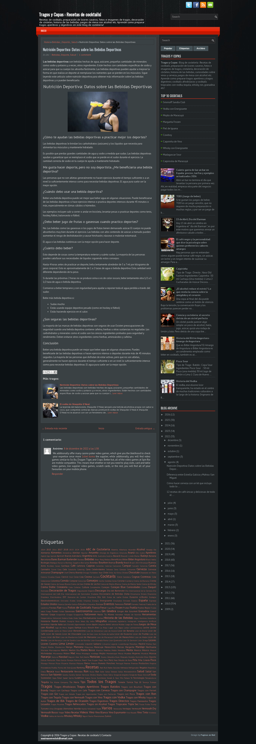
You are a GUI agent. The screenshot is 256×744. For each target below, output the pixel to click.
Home (47, 42)
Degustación (82, 590)
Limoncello (79, 644)
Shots (105, 674)
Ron (86, 671)
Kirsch (91, 627)
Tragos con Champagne (123, 690)
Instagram (132, 621)
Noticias (95, 656)
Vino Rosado (131, 712)
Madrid (141, 643)
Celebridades (98, 569)
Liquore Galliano (93, 643)
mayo (171, 513)
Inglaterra (122, 621)
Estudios (82, 604)
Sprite (71, 678)
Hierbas (100, 618)
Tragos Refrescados (75, 704)
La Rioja (103, 627)
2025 (167, 420)
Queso (73, 667)
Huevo (55, 621)
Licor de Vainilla (83, 640)
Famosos (119, 604)
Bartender (72, 559)
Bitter (125, 559)
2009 (167, 609)
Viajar (61, 712)
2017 (60, 549)
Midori (67, 653)
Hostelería (151, 618)
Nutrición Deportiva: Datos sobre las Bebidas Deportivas (82, 49)
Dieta (126, 593)
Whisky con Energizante (175, 148)
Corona (120, 580)
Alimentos (56, 552)
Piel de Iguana (170, 128)
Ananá (131, 552)
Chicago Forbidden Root (93, 572)
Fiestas (52, 607)
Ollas (146, 657)
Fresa (103, 607)
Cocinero (96, 577)
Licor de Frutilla (141, 633)
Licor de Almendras (94, 630)
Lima (62, 643)
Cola (154, 576)
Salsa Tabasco (111, 671)
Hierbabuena (89, 618)
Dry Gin (101, 597)
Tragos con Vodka (114, 697)
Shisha (93, 674)
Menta (129, 650)
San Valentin (55, 674)
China (119, 572)
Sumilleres (101, 678)
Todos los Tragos (101, 681)
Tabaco (127, 678)
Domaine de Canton (77, 597)
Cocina (88, 576)
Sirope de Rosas (135, 674)
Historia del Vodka (186, 381)
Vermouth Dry (149, 708)
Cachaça (65, 565)
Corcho (101, 581)
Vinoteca (152, 712)
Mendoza (121, 650)
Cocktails (108, 576)
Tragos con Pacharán (107, 694)
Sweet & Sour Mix (115, 678)
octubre (172, 451)
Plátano (79, 663)
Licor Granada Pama (99, 640)
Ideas (83, 621)
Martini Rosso (88, 650)
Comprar (73, 580)
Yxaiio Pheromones (96, 716)
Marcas (120, 647)
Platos (87, 663)
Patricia (77, 660)
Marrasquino (54, 650)
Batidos (81, 559)
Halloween (90, 614)
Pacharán (51, 660)
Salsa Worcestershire (127, 671)
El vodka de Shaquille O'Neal (75, 404)
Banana (152, 555)
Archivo (201, 48)
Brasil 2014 (135, 562)
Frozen (119, 607)
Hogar (136, 618)
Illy (87, 621)
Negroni (71, 657)
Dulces (125, 597)
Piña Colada (144, 660)
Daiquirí (152, 587)
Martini (64, 650)
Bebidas (56, 42)
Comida (64, 580)
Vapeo (98, 708)
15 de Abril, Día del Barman (191, 219)
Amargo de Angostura (109, 552)
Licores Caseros (49, 643)
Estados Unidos (49, 604)
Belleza (107, 559)
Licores (152, 640)
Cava (88, 569)
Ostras (43, 660)
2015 (48, 549)
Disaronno (151, 594)
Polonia (94, 663)
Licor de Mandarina (69, 637)
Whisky (77, 716)
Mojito (102, 653)
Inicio (43, 31)
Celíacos (109, 569)
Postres (127, 663)
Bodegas (45, 562)
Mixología (86, 653)
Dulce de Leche (114, 597)
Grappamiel (78, 614)
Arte (95, 555)
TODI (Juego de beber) (188, 196)
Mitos (78, 653)
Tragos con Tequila (51, 697)
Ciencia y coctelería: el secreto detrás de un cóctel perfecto (193, 317)
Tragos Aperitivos (88, 686)
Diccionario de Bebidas (111, 593)
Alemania (45, 552)
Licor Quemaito (115, 640)
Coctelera (127, 577)
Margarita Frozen (172, 122)
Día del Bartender (116, 590)
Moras (120, 653)
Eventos (109, 604)
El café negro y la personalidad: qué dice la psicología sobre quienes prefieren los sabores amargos (193, 244)
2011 (167, 598)
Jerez (108, 624)
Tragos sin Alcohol (97, 704)
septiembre (174, 456)
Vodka (44, 716)
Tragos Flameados (139, 701)
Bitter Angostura (136, 559)
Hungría (70, 621)
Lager (110, 627)
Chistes (125, 572)
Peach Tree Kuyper (90, 660)
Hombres (143, 618)
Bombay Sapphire (72, 562)
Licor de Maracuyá (105, 637)
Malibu (51, 647)
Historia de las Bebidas (118, 618)
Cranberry (129, 581)
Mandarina (60, 647)
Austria (109, 556)
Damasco (45, 590)
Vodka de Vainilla (56, 716)
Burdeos (50, 566)
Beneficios (116, 559)
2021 (167, 543)
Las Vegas (118, 627)
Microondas (58, 653)
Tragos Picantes (57, 704)
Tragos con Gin (49, 694)
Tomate (121, 682)
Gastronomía (84, 611)
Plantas (72, 663)
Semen (78, 674)
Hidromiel (57, 618)
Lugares (114, 644)
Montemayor (111, 653)
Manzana (78, 647)
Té (131, 678)
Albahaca (123, 549)
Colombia (55, 580)
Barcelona (46, 559)
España (143, 600)
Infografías (101, 621)
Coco (119, 576)
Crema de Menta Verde (131, 584)
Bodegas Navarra (57, 562)
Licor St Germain (130, 640)
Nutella (131, 657)
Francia (96, 607)
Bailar (137, 556)
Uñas (51, 708)
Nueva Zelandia (108, 657)
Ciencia (44, 577)
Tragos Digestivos (98, 701)
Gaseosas (70, 611)
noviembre (173, 445)
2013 (167, 587)
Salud (74, 42)
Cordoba (108, 581)
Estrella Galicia (71, 604)
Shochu (99, 674)
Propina (153, 663)
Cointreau (146, 576)
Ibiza (77, 621)
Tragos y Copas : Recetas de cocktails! (70, 14)
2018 (66, 549)
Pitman (52, 663)
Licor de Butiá (141, 630)
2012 (167, 592)
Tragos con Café (78, 690)
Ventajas (127, 708)
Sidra (110, 674)
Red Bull (103, 667)
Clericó (64, 576)
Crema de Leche (92, 584)
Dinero (144, 594)
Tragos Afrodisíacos (65, 686)
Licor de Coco (87, 634)
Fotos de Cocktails (79, 607)
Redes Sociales (114, 667)
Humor (62, 621)
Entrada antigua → (145, 428)
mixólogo (94, 653)
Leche (146, 627)
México (145, 650)
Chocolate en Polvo (148, 572)
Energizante (106, 600)
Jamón (88, 624)
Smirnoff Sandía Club (174, 102)
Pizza (58, 663)
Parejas (70, 660)
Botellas (94, 562)
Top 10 (137, 682)
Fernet (127, 604)
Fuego (48, 611)
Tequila (45, 682)
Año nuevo (140, 552)
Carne (53, 569)
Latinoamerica (136, 627)
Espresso (152, 600)
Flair (59, 607)
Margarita (129, 647)
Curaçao (105, 587)
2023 (71, 549)
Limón (70, 643)
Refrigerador (134, 667)
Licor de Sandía (69, 640)
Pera (106, 660)
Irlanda (53, 624)
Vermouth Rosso (49, 712)
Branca (112, 562)
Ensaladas (117, 600)
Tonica (130, 682)
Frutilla (133, 607)
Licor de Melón (141, 637)
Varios (107, 708)
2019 (167, 554)
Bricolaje (144, 562)
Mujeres (136, 653)
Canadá (135, 566)
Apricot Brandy (64, 555)
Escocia (134, 600)
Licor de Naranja (55, 640)
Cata (65, 569)
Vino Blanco (101, 712)
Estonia (61, 604)
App (48, 556)
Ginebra (111, 611)
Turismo (45, 708)
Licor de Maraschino (124, 637)
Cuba (71, 587)
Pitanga (44, 663)
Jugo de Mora (61, 627)
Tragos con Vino (93, 697)
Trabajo (153, 682)
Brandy (119, 562)
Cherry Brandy (75, 572)
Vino (91, 712)
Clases (57, 577)
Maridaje (140, 647)
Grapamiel (60, 614)
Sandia (65, 674)
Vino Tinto (142, 712)
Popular (168, 48)
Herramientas (149, 614)
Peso (116, 660)
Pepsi (101, 660)
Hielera (65, 618)
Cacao (57, 566)
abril (170, 519)
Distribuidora (55, 597)
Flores (64, 607)
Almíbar (76, 552)
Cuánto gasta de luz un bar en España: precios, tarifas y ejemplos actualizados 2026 (195, 173)
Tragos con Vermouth (73, 697)
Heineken (119, 614)
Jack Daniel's (68, 624)
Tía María (74, 682)
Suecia (87, 678)
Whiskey (68, 716)
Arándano (77, 555)
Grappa (70, 614)
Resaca (50, 671)
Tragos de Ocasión (76, 701)
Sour (59, 677)
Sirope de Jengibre (121, 674)
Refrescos (124, 667)
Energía (95, 600)
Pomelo (102, 663)
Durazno (133, 597)
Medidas (107, 650)
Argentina (87, 555)
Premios (134, 663)
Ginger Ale (122, 611)
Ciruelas (51, 577)
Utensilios (68, 708)
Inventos (45, 624)
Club (71, 577)
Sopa (54, 678)
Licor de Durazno (123, 633)
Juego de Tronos (131, 624)
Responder (57, 473)
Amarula (123, 552)
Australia (102, 556)
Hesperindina (46, 618)
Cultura (85, 587)
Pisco (153, 660)
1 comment (85, 54)
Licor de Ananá (110, 630)
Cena (116, 569)
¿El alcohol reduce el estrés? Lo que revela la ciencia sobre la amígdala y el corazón (193, 292)
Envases (126, 600)
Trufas (147, 704)
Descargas (100, 590)
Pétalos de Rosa (125, 660)
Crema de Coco (77, 584)
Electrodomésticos (50, 600)
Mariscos (44, 650)
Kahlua (78, 627)
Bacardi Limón (127, 556)
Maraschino (110, 647)
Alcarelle (131, 549)
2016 (54, 549)
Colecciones (45, 581)
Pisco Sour (182, 361)
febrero (171, 530)
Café (73, 565)
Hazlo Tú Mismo (105, 614)
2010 (167, 603)
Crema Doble (48, 587)
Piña (135, 660)
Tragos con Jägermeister (86, 694)
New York (79, 657)
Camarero (117, 566)
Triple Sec (133, 704)
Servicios (85, 674)
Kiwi (97, 627)
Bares (54, 559)
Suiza (93, 678)
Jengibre (101, 624)
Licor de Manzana (87, 637)
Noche (86, 657)
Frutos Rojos (144, 607)
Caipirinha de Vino (172, 141)
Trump (153, 704)
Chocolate (134, 572)
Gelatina (97, 611)
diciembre (173, 440)
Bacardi (117, 555)
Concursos (82, 581)
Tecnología (138, 677)
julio (170, 502)
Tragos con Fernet (146, 690)
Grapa (52, 614)
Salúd (148, 671)
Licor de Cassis (53, 633)
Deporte (66, 42)
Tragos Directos (119, 701)
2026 (82, 549)
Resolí (57, 671)
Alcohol (141, 549)
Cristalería (62, 587)
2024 (77, 549)
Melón (114, 650)
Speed (65, 678)
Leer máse (117, 393)
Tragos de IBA (55, 701)
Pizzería (64, 663)
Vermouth (136, 708)
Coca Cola (79, 576)
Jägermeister (80, 624)
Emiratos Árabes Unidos (71, 600)
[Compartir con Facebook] (55, 372)
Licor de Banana (126, 630)
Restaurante (67, 671)
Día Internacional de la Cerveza (139, 590)
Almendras (67, 552)
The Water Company (59, 682)
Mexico (137, 650)
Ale (154, 549)
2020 (167, 549)
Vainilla (77, 708)
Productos (144, 663)
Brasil (126, 562)
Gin (104, 611)
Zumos (108, 716)
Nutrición (139, 657)
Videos (84, 712)
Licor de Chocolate (71, 633)
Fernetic (134, 604)
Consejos (92, 580)
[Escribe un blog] (48, 372)
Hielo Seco (77, 618)
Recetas (92, 667)
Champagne (57, 572)
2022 (167, 436)
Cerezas (123, 569)
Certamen (131, 569)
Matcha (99, 650)
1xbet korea (88, 456)
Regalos (143, 667)
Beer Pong (99, 559)
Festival (142, 604)
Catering (81, 569)
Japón (95, 624)
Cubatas (77, 587)
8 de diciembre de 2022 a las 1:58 (81, 448)
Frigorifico (110, 607)
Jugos (71, 627)
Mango (69, 647)
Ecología (152, 597)
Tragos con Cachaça (59, 690)
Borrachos (85, 562)
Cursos (144, 587)
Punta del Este (64, 667)
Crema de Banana (141, 581)
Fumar (55, 611)
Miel (73, 653)
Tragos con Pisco (126, 694)
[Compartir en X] (52, 372)
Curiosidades (133, 587)
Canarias (143, 566)
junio (170, 508)
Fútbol (61, 611)
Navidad (63, 656)
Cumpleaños (95, 587)
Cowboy (167, 135)
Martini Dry (74, 650)
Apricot (53, 556)
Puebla (54, 667)
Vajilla (84, 708)
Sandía (72, 674)
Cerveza (142, 569)
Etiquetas (91, 604)
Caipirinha (181, 268)
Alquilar (84, 552)
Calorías (108, 566)
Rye (97, 671)
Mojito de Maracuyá (173, 115)
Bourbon (103, 562)
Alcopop (149, 549)
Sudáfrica (79, 677)
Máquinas (89, 647)
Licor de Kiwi (53, 637)
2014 (43, 549)
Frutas (126, 607)
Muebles (127, 653)
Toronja (146, 682)
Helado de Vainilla (132, 614)
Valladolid (91, 708)
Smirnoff (146, 674)
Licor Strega (143, 640)
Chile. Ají (112, 572)
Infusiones (112, 621)
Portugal (119, 663)
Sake (102, 671)
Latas (126, 627)
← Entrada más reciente (54, 428)
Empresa (87, 600)
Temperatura (150, 678)
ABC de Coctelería (98, 549)
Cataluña (72, 569)
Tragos (46, 686)
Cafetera (81, 565)
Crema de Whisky (149, 584)
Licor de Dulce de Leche (104, 634)
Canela (152, 565)
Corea (114, 581)
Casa (59, 569)
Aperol (43, 556)
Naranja (46, 656)
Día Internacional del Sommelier (75, 594)
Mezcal (153, 650)
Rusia (92, 671)
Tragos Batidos (110, 686)
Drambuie (92, 597)
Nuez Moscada (121, 657)
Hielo (70, 618)
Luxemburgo (123, 644)
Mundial (144, 653)
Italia (60, 624)
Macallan (133, 644)
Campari (126, 565)
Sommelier (46, 677)
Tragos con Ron (146, 694)
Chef (66, 572)
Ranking (81, 667)
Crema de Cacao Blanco (60, 584)
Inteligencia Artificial (147, 621)
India (92, 621)
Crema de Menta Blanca (110, 584)
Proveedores (46, 667)
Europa (99, 604)
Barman (62, 559)
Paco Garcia (61, 660)
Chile (105, 572)
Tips (82, 682)
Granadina (143, 611)
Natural (55, 657)
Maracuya (98, 647)
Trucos (141, 704)
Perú (111, 660)
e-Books (143, 597)
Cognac (136, 576)
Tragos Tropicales (117, 704)
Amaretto (94, 552)
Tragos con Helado (67, 694)
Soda (153, 674)
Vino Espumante (117, 712)
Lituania (106, 644)
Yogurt (85, 716)
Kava (84, 627)
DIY (64, 597)
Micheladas (46, 653)
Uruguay (58, 708)
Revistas (78, 671)
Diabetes (94, 594)
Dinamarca (135, 594)
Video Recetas (72, 712)
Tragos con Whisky (136, 697)
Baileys (144, 555)
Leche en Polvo (60, 630)
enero (171, 535)
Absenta (114, 549)
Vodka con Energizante (175, 108)
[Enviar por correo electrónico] (44, 372)
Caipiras (90, 565)
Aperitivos (151, 552)
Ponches (110, 663)
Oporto (152, 656)
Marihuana (151, 647)
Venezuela (117, 708)
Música (152, 653)
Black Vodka (151, 559)
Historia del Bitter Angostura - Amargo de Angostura (193, 340)
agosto (171, 462)
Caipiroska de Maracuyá (175, 161)
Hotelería (45, 621)
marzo (171, 524)
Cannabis (45, 569)
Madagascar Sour (172, 154)
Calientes (100, 566)
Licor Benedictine (76, 630)
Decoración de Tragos (62, 590)
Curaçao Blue (118, 587)
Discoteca (45, 597)
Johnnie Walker (118, 624)
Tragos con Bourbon (131, 686)
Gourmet (133, 611)
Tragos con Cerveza (99, 690)
